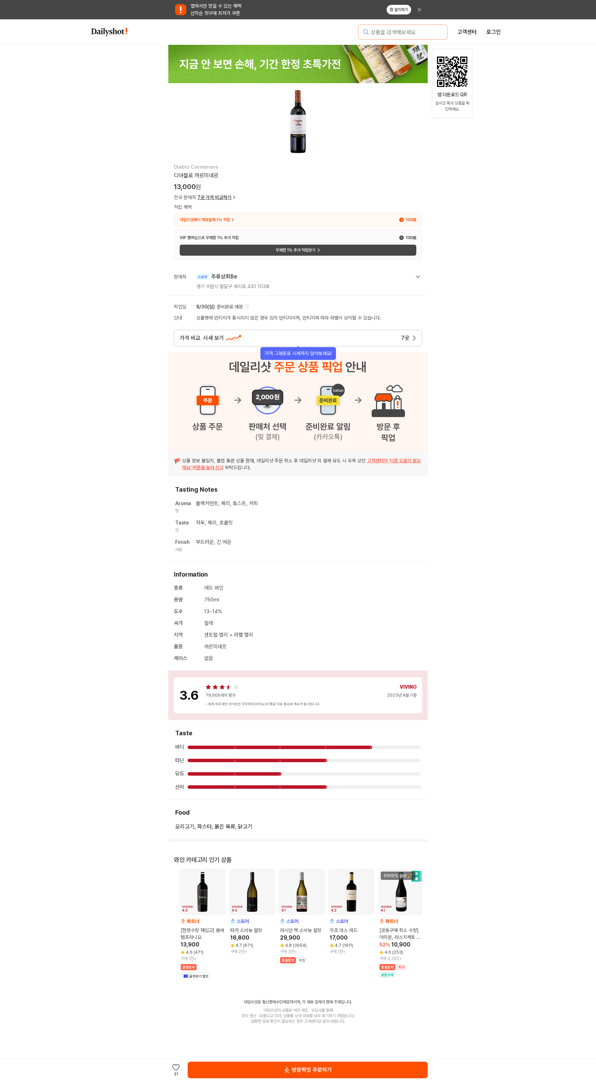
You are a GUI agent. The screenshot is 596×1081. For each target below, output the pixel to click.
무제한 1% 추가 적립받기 (295, 250)
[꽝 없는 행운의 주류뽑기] (298, 64)
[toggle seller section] (418, 277)
